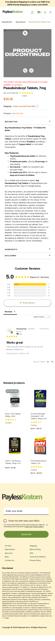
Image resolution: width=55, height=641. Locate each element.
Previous (25, 70)
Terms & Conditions (38, 557)
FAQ (31, 553)
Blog (7, 557)
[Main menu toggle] (51, 12)
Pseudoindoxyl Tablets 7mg (17, 353)
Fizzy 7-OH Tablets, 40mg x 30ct (13, 415)
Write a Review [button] (29, 303)
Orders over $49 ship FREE (24, 106)
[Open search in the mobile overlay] (45, 12)
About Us (9, 553)
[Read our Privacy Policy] (47, 525)
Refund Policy (35, 549)
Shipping (33, 546)
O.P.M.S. (8, 546)
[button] (25, 33)
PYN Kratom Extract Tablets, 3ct (38, 462)
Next (31, 70)
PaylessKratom (7, 22)
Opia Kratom (10, 549)
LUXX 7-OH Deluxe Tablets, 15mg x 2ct (13, 462)
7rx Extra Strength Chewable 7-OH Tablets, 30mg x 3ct (39, 416)
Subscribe (26, 534)
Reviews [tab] (8, 312)
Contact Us (9, 560)
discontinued (20, 22)
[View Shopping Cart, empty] (39, 12)
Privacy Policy (35, 560)
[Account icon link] (32, 12)
